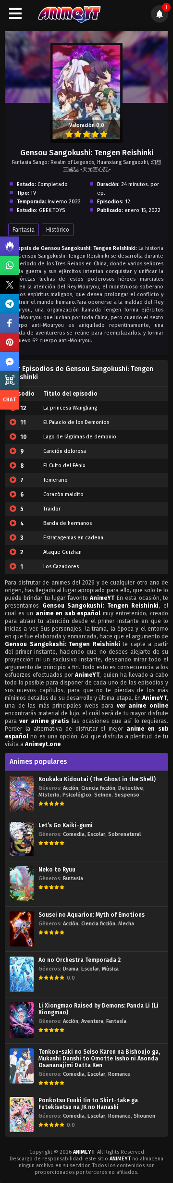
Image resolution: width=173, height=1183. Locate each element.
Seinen (102, 795)
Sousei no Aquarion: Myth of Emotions (91, 914)
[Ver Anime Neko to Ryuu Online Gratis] (22, 883)
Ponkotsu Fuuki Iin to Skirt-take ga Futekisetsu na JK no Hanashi (88, 1103)
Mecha (126, 924)
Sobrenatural (124, 834)
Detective (130, 788)
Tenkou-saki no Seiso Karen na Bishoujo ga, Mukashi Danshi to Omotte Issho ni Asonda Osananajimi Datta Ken (99, 1058)
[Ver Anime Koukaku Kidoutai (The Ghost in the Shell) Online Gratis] (22, 794)
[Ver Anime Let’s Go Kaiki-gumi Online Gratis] (22, 839)
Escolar (96, 834)
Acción (70, 788)
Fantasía (23, 229)
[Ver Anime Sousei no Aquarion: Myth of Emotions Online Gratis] (22, 928)
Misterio (49, 795)
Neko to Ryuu (56, 869)
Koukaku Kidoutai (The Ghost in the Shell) (97, 779)
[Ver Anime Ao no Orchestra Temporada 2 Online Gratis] (22, 974)
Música (110, 969)
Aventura (92, 1021)
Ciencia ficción (98, 788)
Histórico (57, 229)
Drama (70, 969)
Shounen (144, 1116)
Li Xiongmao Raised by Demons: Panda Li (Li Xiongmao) (98, 1009)
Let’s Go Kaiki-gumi (65, 825)
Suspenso (126, 795)
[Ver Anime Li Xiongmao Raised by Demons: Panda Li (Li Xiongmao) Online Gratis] (22, 1020)
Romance (119, 1074)
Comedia (74, 834)
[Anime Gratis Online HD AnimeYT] (69, 13)
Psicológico (76, 795)
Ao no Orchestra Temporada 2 (79, 960)
